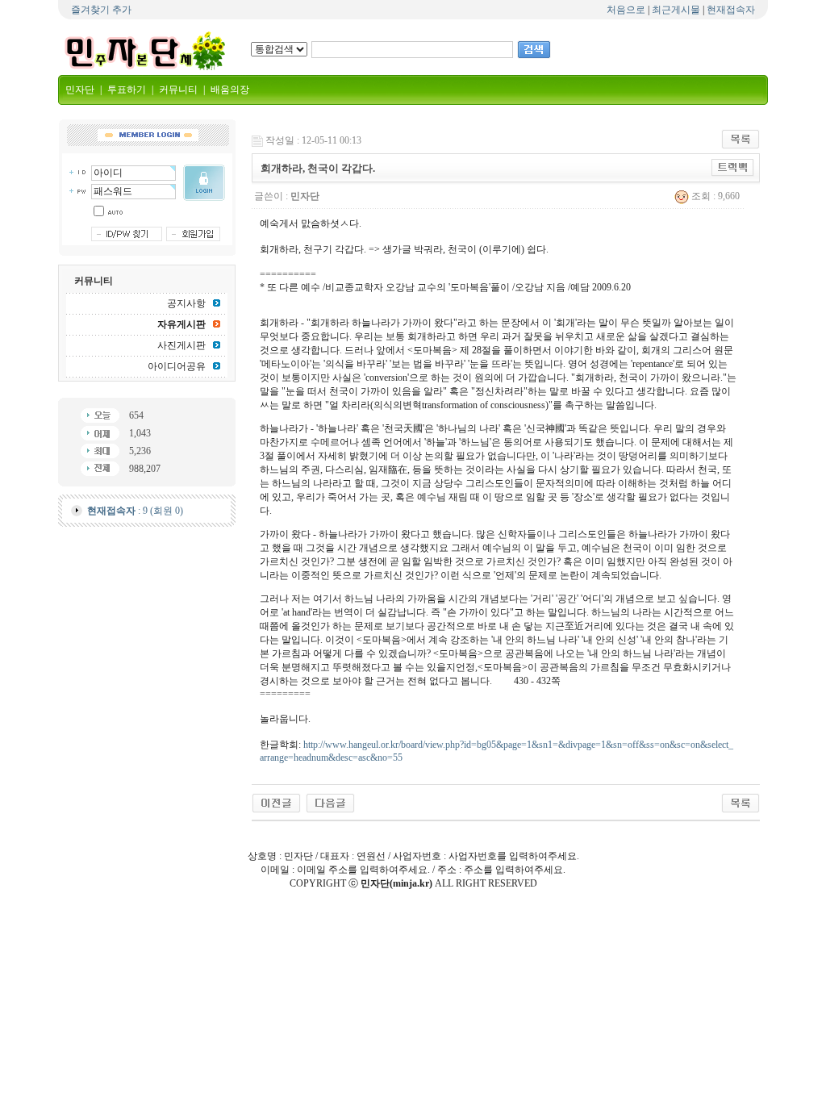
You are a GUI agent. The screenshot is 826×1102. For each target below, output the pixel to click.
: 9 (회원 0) (135, 510)
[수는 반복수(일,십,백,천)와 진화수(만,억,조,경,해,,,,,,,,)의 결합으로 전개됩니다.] (276, 802)
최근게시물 (676, 9)
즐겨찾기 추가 (101, 9)
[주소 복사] (732, 167)
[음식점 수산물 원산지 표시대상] (330, 802)
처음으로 (626, 9)
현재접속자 (731, 9)
